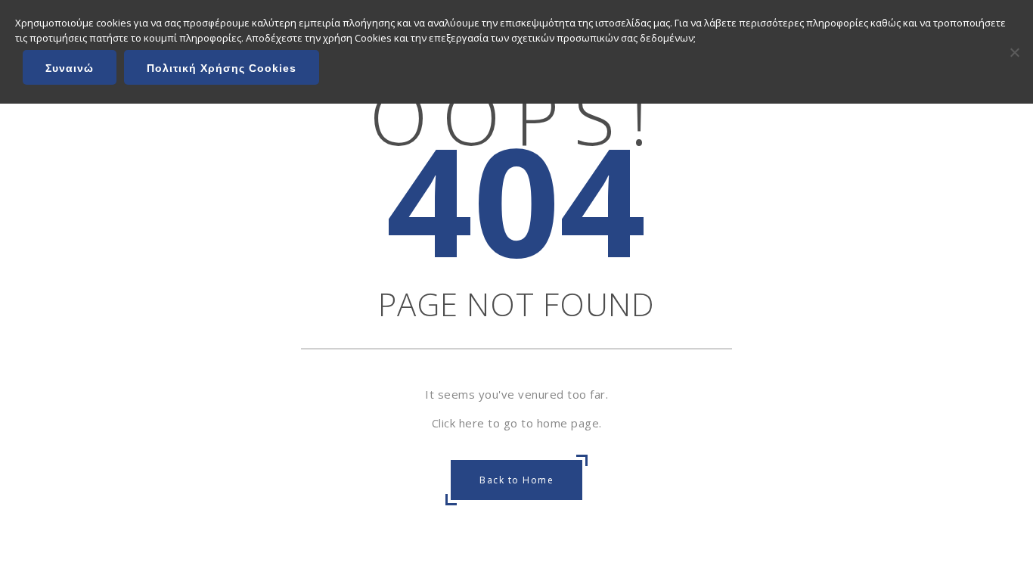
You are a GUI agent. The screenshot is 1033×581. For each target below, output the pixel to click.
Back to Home (516, 480)
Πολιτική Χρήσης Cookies (221, 68)
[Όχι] (1014, 52)
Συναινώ (69, 68)
